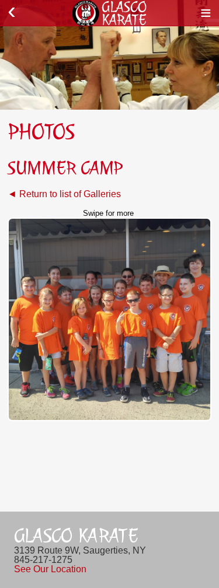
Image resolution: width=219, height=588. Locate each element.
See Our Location (50, 569)
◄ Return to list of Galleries (64, 194)
